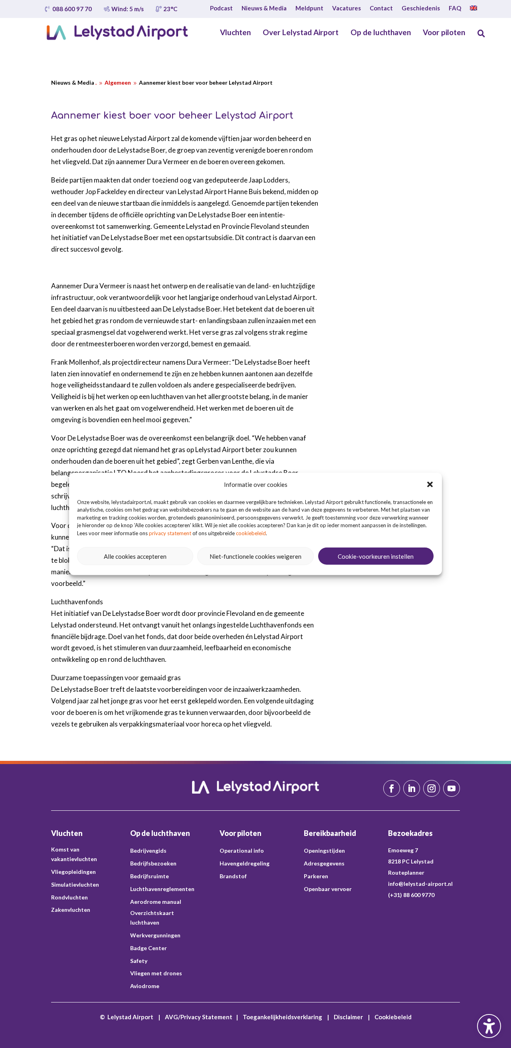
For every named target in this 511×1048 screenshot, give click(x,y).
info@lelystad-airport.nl (420, 883)
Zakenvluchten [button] (70, 909)
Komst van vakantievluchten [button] (74, 854)
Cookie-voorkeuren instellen (376, 556)
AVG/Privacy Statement (198, 1016)
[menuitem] (473, 9)
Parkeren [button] (316, 876)
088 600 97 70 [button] (72, 8)
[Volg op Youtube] (451, 788)
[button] (430, 484)
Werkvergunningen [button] (155, 935)
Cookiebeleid (393, 1016)
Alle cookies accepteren (135, 556)
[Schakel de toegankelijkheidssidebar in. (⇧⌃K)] (489, 1026)
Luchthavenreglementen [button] (162, 888)
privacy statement (170, 533)
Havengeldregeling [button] (244, 863)
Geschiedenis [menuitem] (421, 8)
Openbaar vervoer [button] (328, 888)
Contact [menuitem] (381, 8)
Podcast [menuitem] (221, 8)
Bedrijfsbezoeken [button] (153, 863)
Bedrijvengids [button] (148, 850)
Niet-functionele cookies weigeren (255, 556)
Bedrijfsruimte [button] (149, 876)
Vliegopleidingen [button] (73, 871)
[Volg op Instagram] (431, 788)
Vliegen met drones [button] (156, 973)
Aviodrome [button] (144, 985)
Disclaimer (348, 1016)
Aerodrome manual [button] (155, 901)
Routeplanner (406, 872)
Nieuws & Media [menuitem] (264, 8)
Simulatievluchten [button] (75, 884)
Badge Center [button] (148, 948)
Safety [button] (138, 960)
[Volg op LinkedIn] (411, 788)
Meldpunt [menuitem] (309, 8)
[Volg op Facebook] (391, 788)
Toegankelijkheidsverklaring (282, 1016)
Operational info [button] (242, 850)
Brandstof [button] (233, 876)
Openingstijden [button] (324, 850)
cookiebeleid (251, 533)
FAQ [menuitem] (455, 8)
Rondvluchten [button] (69, 897)
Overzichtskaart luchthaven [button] (152, 917)
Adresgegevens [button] (324, 863)
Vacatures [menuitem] (346, 8)
